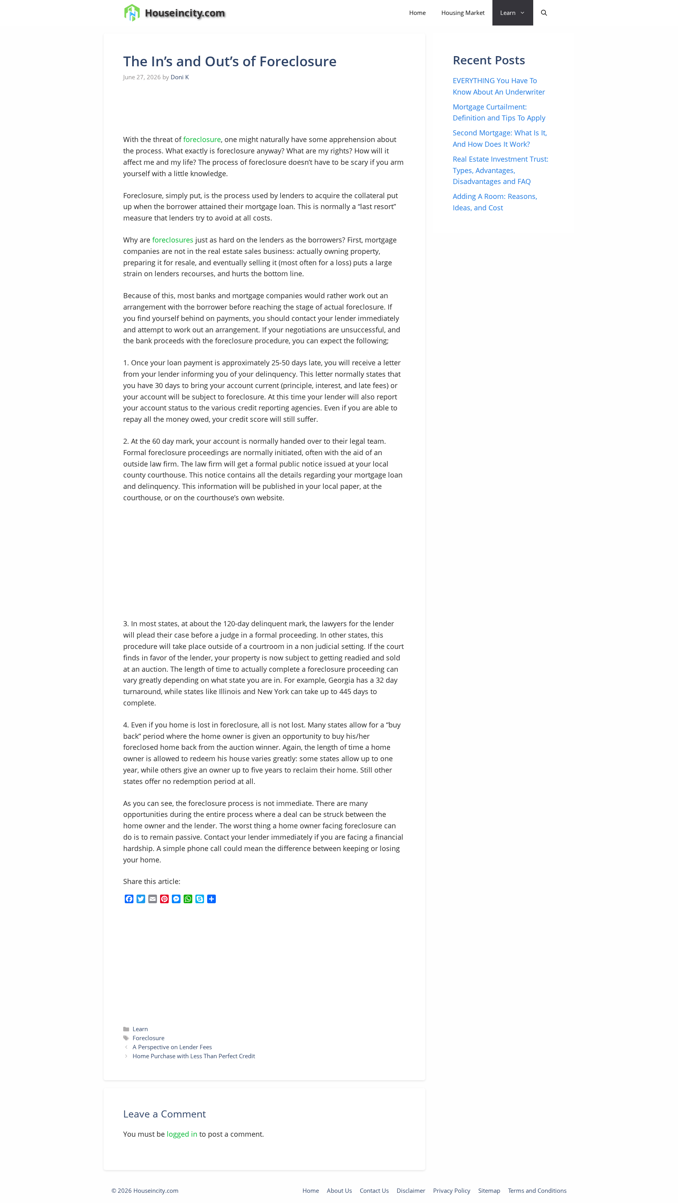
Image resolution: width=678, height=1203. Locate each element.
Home (417, 12)
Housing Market (463, 12)
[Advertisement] (182, 108)
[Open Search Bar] (544, 13)
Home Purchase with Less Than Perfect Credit (194, 1056)
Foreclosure (148, 1038)
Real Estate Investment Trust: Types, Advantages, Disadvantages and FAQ (501, 170)
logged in (182, 1134)
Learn (508, 12)
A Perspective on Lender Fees (172, 1047)
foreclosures (172, 239)
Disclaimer (411, 1190)
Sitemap (489, 1190)
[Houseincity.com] (132, 13)
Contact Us (374, 1190)
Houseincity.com (185, 12)
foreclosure (202, 139)
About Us (339, 1190)
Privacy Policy (451, 1190)
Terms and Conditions (537, 1190)
